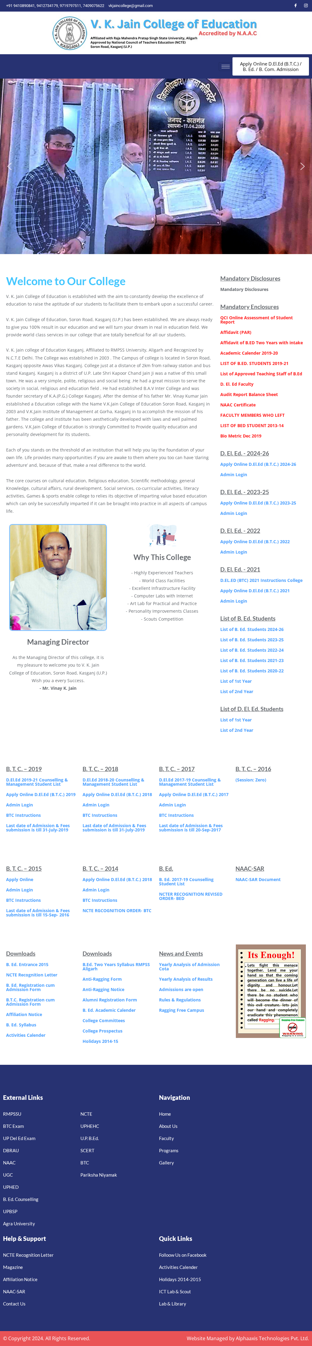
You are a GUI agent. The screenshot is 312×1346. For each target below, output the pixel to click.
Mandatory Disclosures (244, 289)
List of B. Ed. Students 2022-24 (252, 650)
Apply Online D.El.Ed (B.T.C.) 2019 (41, 794)
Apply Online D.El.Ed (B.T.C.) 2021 (255, 590)
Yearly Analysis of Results (186, 979)
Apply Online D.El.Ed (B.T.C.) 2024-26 (258, 464)
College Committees (104, 1020)
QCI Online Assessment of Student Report (256, 320)
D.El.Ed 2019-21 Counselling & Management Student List (37, 782)
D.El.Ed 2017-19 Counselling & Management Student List (190, 782)
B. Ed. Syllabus (21, 1025)
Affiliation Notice (24, 1014)
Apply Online (19, 879)
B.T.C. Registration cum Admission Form (30, 1002)
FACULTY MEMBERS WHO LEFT (252, 415)
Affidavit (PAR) (235, 332)
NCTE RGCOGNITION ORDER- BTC (117, 910)
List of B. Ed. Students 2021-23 (252, 660)
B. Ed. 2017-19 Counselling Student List (186, 882)
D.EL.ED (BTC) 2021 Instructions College (261, 580)
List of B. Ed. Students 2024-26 (252, 629)
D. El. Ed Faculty (237, 384)
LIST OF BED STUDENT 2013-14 (252, 425)
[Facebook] (295, 5)
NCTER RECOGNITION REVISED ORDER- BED (190, 896)
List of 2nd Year (236, 691)
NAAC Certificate (238, 405)
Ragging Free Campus (181, 1010)
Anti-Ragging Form (102, 979)
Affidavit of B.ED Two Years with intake (261, 342)
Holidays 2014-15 (100, 1041)
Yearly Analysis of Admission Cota (189, 967)
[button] (9, 166)
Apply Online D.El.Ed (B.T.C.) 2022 (255, 541)
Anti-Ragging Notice (103, 989)
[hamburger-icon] (225, 66)
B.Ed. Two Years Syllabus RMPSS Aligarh (116, 967)
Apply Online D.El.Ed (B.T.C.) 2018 (117, 794)
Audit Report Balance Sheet (249, 394)
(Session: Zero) (251, 780)
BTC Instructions (23, 815)
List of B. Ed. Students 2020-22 (252, 671)
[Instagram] (305, 5)
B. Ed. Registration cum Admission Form (30, 987)
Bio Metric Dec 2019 (240, 436)
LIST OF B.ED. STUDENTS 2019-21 (254, 363)
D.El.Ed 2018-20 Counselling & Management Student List (113, 782)
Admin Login (233, 474)
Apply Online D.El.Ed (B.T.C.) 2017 (194, 794)
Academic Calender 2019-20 (249, 353)
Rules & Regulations (180, 1000)
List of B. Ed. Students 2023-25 (252, 640)
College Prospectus (102, 1031)
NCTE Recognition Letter (31, 975)
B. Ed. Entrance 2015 (27, 964)
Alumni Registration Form (110, 1000)
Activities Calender (25, 1035)
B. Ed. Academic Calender (109, 1010)
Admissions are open (181, 989)
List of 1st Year (236, 681)
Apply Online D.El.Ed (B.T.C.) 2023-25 (258, 503)
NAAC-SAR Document (258, 879)
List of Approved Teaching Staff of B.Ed (261, 374)
